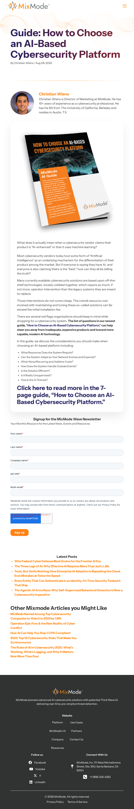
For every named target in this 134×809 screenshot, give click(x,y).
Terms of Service (77, 801)
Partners (76, 731)
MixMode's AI (57, 731)
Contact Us (76, 739)
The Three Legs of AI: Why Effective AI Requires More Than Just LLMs (61, 566)
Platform (57, 722)
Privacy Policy (55, 801)
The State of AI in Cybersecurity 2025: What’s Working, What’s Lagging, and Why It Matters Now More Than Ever (42, 652)
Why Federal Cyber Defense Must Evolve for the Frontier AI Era (57, 561)
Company (58, 739)
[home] (28, 6)
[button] (124, 6)
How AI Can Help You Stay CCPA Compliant (40, 633)
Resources (57, 747)
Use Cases (76, 722)
